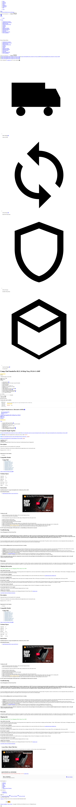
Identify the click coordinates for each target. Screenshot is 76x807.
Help (3, 784)
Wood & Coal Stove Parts (6, 24)
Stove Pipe (4, 30)
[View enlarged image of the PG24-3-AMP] (10, 432)
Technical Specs (13, 442)
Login (3, 9)
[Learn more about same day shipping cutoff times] (15, 391)
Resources (4, 3)
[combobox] (5, 13)
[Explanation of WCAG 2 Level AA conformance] (8, 802)
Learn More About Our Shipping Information (7, 592)
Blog (3, 7)
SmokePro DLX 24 (8, 462)
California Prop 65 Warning (7, 788)
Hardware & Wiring (5, 28)
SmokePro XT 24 (8, 466)
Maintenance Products (6, 49)
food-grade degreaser (11, 553)
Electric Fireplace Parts (6, 31)
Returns (3, 785)
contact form (26, 773)
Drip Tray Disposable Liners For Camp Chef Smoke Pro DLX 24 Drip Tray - (15, 436)
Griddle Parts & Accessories (7, 22)
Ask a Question (69, 776)
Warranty (27, 442)
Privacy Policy (10, 804)
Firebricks (4, 26)
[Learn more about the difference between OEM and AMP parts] (24, 409)
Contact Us (4, 6)
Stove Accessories (5, 50)
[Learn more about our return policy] (8, 212)
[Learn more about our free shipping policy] (8, 135)
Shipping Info (31, 442)
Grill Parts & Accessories (6, 21)
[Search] (15, 13)
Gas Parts (4, 25)
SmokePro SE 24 (8, 464)
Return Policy (4, 5)
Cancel (12, 55)
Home (3, 1)
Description (2, 442)
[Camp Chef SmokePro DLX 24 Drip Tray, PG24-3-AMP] (10, 56)
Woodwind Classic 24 (9, 467)
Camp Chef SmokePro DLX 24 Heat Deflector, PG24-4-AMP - (13, 438)
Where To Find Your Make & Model (6, 471)
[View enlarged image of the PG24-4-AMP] (56, 432)
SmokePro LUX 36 (8, 463)
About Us (4, 2)
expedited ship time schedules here (50, 575)
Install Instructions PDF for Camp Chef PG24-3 (10, 493)
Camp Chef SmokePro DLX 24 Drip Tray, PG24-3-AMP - (14, 434)
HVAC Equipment (5, 32)
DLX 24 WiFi (8, 461)
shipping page (35, 591)
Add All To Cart (3, 441)
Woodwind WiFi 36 (8, 469)
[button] (9, 403)
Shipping (3, 786)
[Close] (1, 806)
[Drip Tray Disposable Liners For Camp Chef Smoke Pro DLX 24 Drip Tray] (33, 432)
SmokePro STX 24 (8, 465)
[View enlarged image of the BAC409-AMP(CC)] (33, 432)
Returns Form (4, 792)
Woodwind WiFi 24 (8, 468)
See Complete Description (6, 392)
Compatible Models (7, 442)
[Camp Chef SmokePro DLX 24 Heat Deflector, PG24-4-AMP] (56, 432)
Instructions (18, 442)
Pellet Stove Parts (5, 23)
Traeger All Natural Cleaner (14, 525)
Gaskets (3, 27)
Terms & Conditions (3, 804)
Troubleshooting (23, 442)
